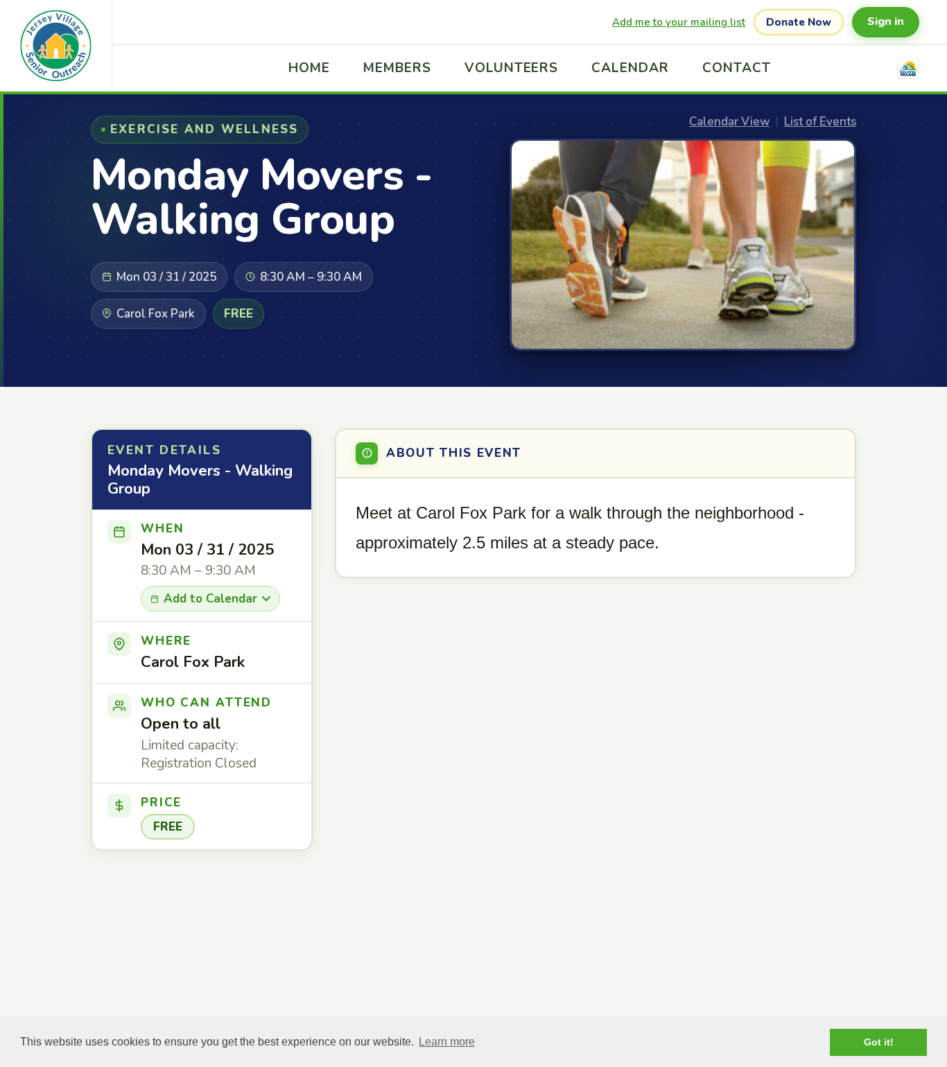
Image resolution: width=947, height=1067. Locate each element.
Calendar (630, 68)
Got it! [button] (879, 1042)
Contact (736, 68)
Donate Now (798, 22)
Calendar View (729, 122)
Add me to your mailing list (678, 22)
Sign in (885, 21)
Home (309, 68)
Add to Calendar (210, 599)
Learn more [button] (447, 1042)
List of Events (820, 122)
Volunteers (511, 68)
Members (397, 68)
